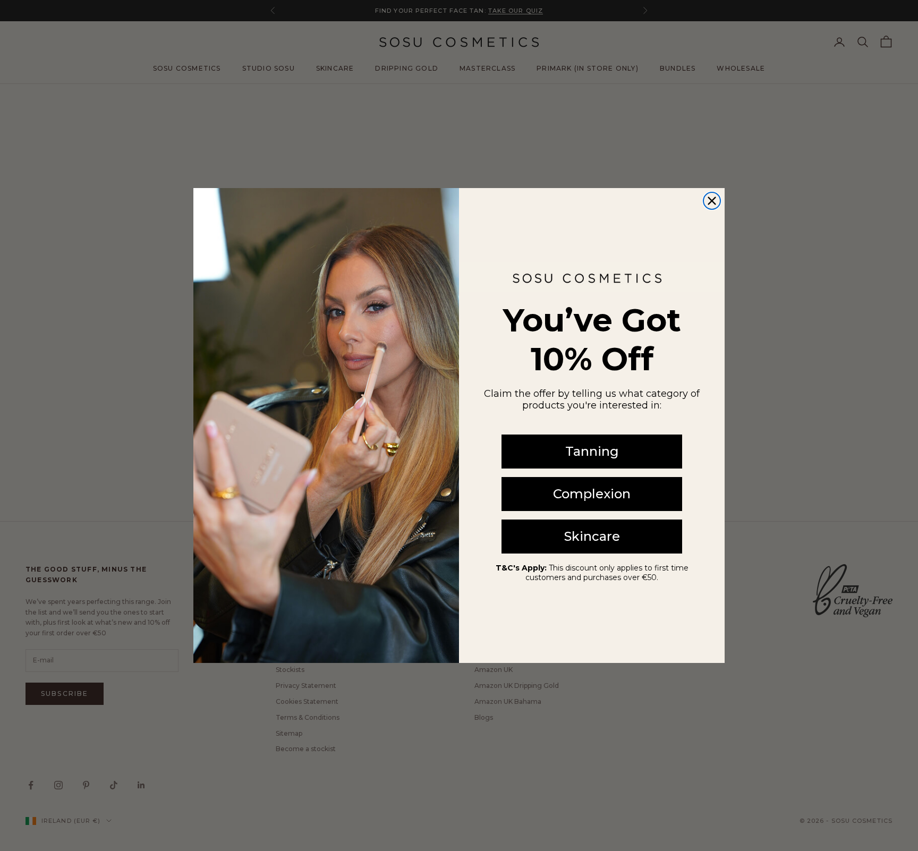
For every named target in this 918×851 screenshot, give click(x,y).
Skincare (592, 536)
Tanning (592, 451)
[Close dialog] (711, 200)
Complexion (592, 493)
